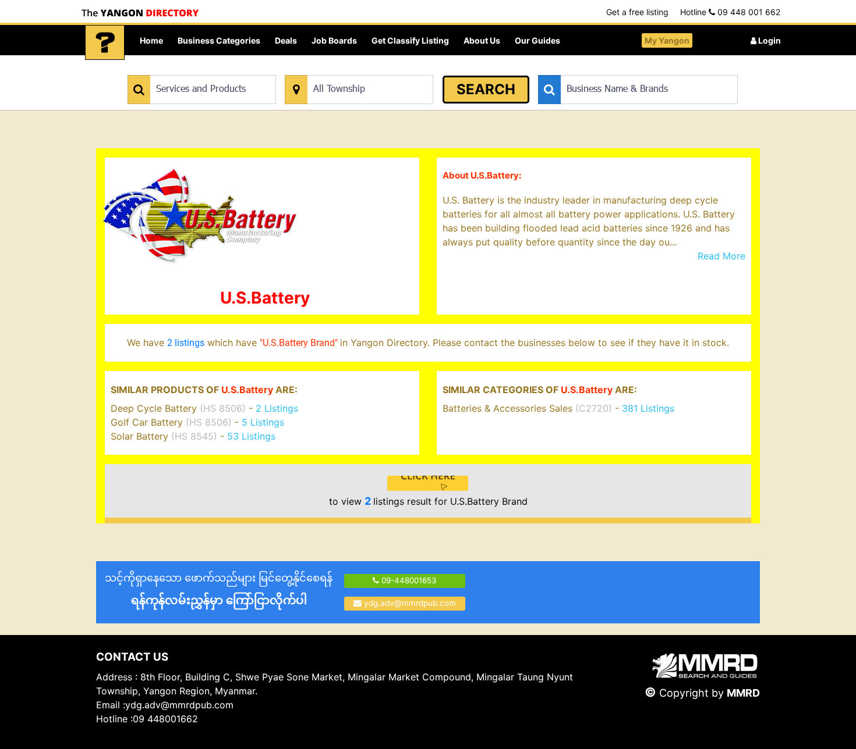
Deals (286, 40)
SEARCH (486, 89)
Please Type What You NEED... (182, 69)
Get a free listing (637, 12)
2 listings (185, 342)
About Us (482, 40)
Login (768, 40)
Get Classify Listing (410, 40)
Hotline (730, 12)
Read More (721, 256)
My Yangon (667, 40)
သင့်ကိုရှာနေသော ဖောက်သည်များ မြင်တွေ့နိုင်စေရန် (219, 589)
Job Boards (334, 40)
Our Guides (537, 40)
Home (151, 40)
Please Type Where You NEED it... (345, 69)
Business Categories (219, 40)
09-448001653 (408, 580)
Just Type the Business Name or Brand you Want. (626, 69)
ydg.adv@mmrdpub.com (410, 603)
